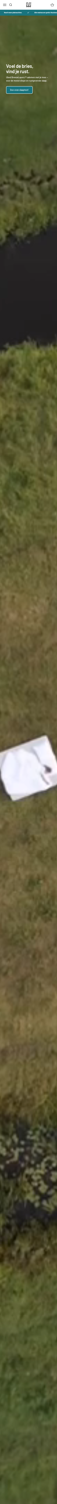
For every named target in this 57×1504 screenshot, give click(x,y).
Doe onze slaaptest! (19, 90)
